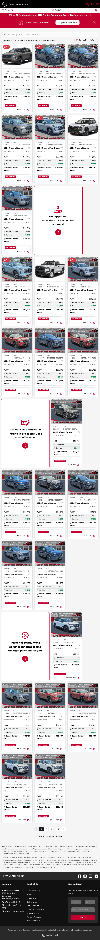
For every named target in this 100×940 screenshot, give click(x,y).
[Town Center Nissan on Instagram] (95, 876)
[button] (87, 4)
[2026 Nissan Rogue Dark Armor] (17, 56)
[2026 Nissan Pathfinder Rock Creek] (17, 269)
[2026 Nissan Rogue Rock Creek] (83, 127)
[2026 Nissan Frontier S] (50, 269)
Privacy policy (33, 913)
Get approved (33, 906)
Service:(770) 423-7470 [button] (11, 906)
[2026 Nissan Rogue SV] (17, 766)
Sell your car (32, 902)
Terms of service (34, 917)
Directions (31, 898)
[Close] (94, 22)
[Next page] (63, 829)
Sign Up (83, 917)
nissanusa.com (33, 921)
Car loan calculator (35, 909)
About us (31, 895)
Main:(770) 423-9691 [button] (14, 902)
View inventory (33, 891)
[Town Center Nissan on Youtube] (89, 876)
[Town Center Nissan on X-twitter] (84, 876)
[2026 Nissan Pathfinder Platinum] (50, 127)
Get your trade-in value (67, 23)
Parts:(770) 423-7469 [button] (14, 911)
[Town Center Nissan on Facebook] (78, 876)
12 (58, 829)
